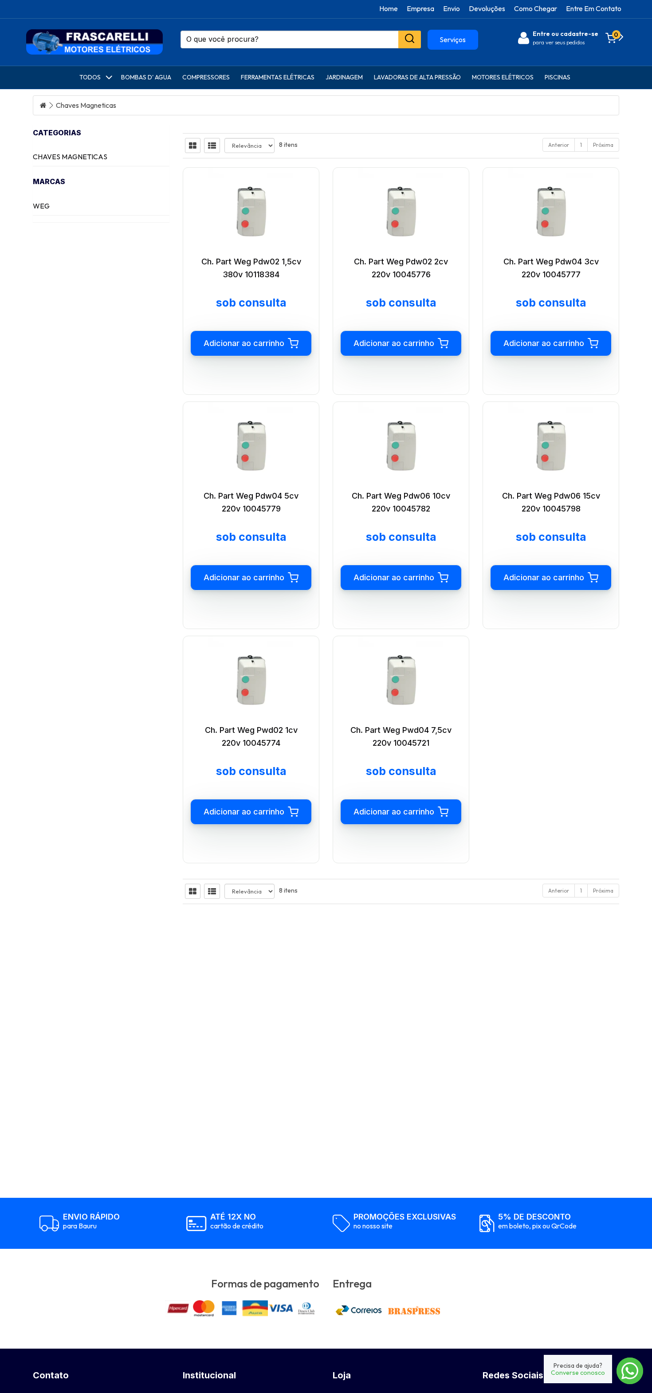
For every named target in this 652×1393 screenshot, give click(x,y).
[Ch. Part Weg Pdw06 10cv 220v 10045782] (401, 445)
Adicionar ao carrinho (244, 343)
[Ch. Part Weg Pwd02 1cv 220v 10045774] (251, 679)
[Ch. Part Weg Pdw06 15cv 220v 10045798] (551, 445)
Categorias (57, 132)
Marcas (49, 181)
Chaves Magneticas (86, 105)
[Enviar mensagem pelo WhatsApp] (629, 1370)
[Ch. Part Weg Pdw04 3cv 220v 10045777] (551, 211)
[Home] (43, 105)
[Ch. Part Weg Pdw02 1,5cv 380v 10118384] (251, 211)
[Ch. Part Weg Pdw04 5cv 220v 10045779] (251, 445)
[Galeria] (192, 145)
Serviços (453, 39)
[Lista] (212, 145)
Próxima (603, 145)
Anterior (558, 145)
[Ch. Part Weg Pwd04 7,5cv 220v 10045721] (401, 679)
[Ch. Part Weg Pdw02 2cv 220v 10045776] (401, 211)
